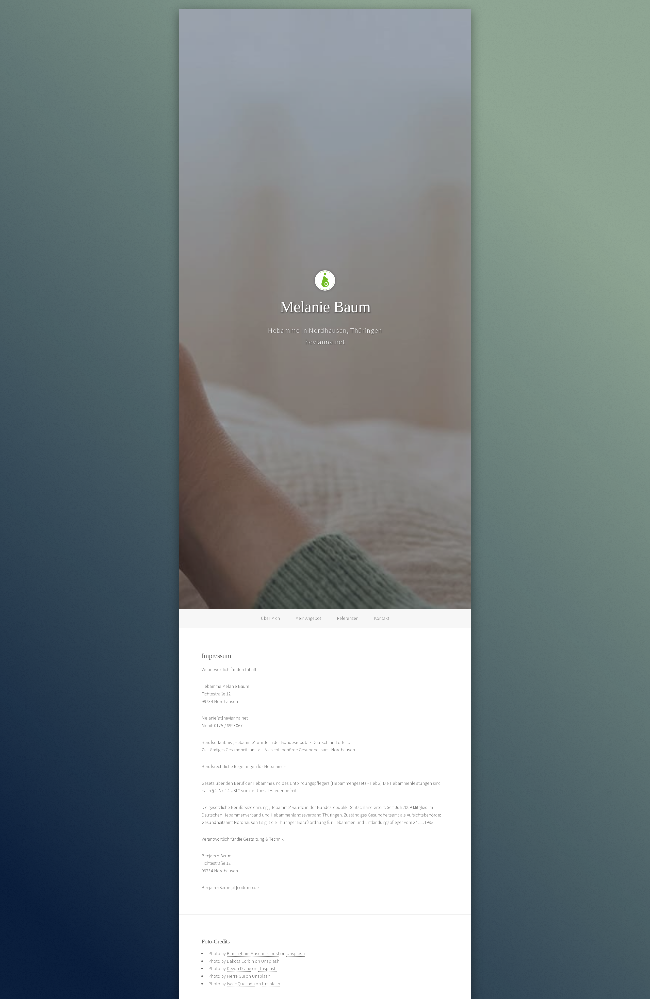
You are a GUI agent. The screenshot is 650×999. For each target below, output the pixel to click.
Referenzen (348, 618)
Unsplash (295, 953)
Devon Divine (239, 968)
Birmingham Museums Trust (253, 953)
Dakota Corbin (240, 961)
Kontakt (381, 618)
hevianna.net (325, 341)
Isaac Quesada (241, 984)
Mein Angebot (308, 618)
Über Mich (270, 618)
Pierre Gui (236, 976)
